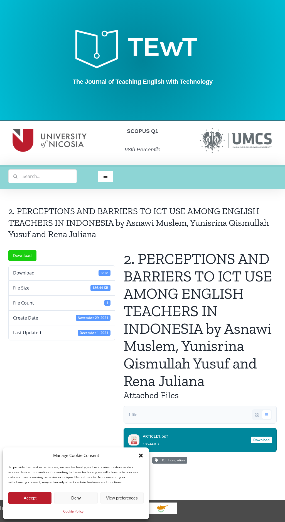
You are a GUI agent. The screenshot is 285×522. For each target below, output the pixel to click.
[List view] (266, 414)
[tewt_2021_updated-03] (142, 29)
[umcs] (235, 126)
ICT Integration (172, 460)
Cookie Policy (73, 511)
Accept (30, 498)
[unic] (49, 123)
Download (22, 255)
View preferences (122, 498)
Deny (76, 498)
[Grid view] (257, 414)
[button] (141, 455)
